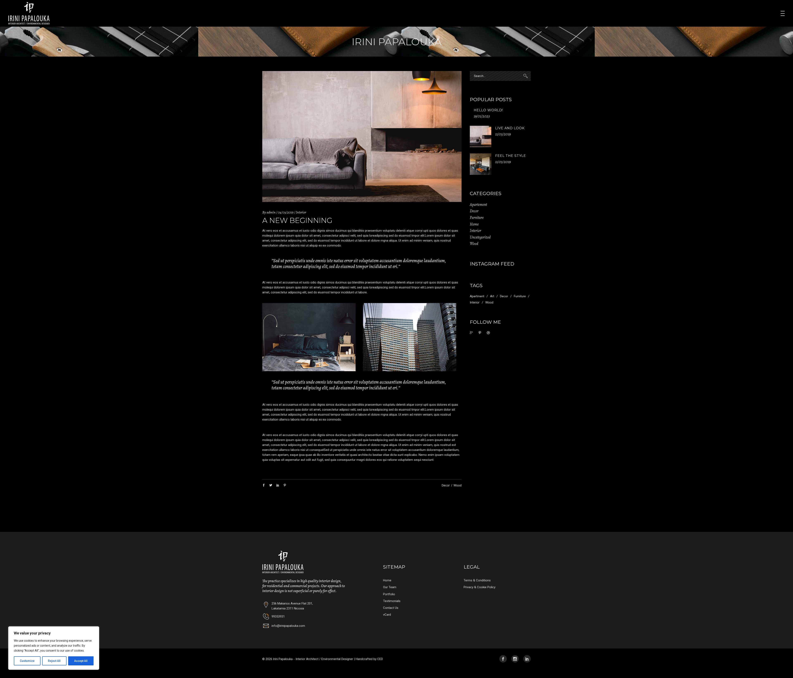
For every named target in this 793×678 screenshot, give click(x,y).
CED (380, 659)
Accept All (81, 661)
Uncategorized (480, 237)
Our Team (389, 587)
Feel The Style (510, 156)
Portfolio (389, 594)
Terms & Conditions (477, 580)
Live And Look (510, 128)
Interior (301, 212)
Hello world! (488, 110)
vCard (387, 614)
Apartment (477, 296)
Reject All (54, 661)
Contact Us (390, 608)
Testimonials (391, 601)
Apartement (478, 204)
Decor (446, 485)
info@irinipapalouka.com (288, 626)
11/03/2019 (503, 134)
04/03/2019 (285, 212)
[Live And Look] (480, 136)
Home (474, 224)
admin (271, 212)
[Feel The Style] (480, 164)
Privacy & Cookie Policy (479, 587)
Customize (27, 661)
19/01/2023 (482, 116)
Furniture (477, 217)
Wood (457, 485)
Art (492, 296)
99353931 (278, 616)
